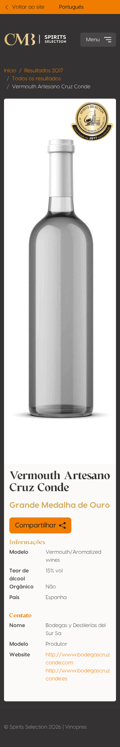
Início (10, 70)
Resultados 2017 (43, 70)
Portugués (71, 7)
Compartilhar (35, 525)
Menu (93, 39)
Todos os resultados (36, 78)
